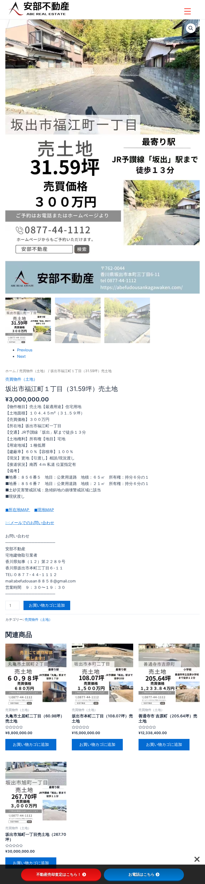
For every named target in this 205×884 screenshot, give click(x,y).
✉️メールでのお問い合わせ (29, 522)
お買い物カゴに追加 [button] (31, 744)
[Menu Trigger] (187, 11)
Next (21, 356)
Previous (25, 350)
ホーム (10, 371)
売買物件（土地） (33, 371)
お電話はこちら (141, 874)
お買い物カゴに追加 (47, 605)
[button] (191, 28)
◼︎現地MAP (44, 509)
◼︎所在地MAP (17, 509)
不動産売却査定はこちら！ (58, 874)
